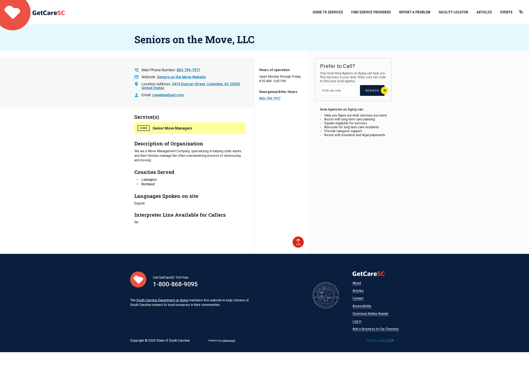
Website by (222, 340)
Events (506, 12)
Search (372, 90)
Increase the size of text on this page (521, 12)
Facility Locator (453, 12)
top (298, 244)
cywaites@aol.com (168, 95)
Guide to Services (328, 12)
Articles (484, 12)
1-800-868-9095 (175, 284)
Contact (358, 298)
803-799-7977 (188, 70)
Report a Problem (414, 12)
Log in (357, 321)
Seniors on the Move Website (181, 77)
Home (32, 12)
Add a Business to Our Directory (376, 329)
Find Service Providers (371, 12)
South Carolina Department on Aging (162, 300)
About (357, 283)
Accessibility (362, 306)
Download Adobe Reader (370, 314)
